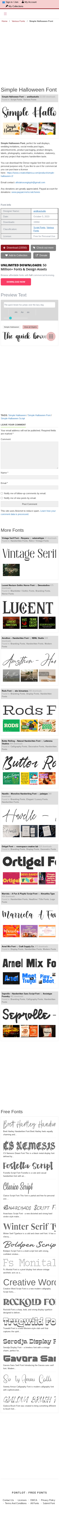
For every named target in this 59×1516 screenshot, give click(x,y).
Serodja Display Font (29, 1341)
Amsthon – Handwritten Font (15, 638)
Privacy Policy (48, 1500)
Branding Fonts (43, 591)
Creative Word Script (29, 1282)
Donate (43, 255)
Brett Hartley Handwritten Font (29, 1124)
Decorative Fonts (36, 746)
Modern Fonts (49, 949)
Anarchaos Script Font (29, 1207)
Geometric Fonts (48, 849)
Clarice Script (17, 1187)
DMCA (33, 1500)
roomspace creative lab (27, 846)
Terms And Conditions (16, 1503)
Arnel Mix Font (9, 946)
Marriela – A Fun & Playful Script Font (19, 894)
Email (4, 483)
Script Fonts (16, 99)
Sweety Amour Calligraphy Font (29, 1379)
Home (4, 21)
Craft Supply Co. (26, 946)
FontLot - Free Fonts (29, 1492)
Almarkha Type (48, 894)
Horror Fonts (8, 594)
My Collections (16, 6)
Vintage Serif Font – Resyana (15, 538)
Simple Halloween (17, 415)
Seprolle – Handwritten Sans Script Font (20, 994)
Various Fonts (18, 21)
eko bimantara (21, 691)
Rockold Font (29, 1302)
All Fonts (34, 1503)
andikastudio (33, 97)
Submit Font (49, 1503)
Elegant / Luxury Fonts (37, 799)
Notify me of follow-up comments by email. (25, 493)
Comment (6, 439)
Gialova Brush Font (29, 1399)
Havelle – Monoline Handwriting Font (19, 794)
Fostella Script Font (29, 1166)
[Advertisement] (29, 52)
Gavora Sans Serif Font (29, 1359)
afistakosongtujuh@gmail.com (30, 182)
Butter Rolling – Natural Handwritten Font (21, 741)
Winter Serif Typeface (29, 1226)
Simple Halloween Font (13, 97)
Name (4, 472)
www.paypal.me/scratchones (25, 192)
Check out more (45, 247)
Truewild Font (29, 1322)
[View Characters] (51, 336)
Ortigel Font (7, 846)
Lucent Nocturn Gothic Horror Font (18, 585)
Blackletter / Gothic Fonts (22, 591)
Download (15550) (16, 247)
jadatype (44, 794)
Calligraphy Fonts (19, 746)
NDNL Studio (38, 638)
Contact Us (8, 1500)
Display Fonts (32, 694)
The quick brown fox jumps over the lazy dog (28, 336)
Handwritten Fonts (19, 541)
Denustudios (44, 585)
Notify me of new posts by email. (20, 498)
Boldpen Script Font (29, 1245)
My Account (30, 2)
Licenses (22, 1500)
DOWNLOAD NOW (16, 282)
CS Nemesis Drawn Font (29, 1145)
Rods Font (6, 691)
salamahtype (38, 538)
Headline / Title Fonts (39, 899)
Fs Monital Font (29, 1263)
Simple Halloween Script (13, 418)
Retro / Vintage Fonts (39, 541)
